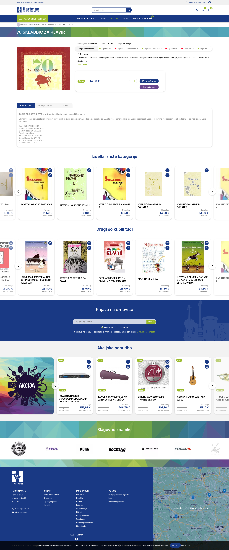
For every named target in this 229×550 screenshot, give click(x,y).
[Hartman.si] (17, 478)
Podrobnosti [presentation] (25, 105)
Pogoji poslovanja (83, 516)
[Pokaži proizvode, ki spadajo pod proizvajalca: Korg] (51, 449)
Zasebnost (80, 519)
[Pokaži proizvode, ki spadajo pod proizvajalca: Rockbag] (84, 449)
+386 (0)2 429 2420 (195, 2)
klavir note (92, 44)
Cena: (81, 81)
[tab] (26, 105)
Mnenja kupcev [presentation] (45, 105)
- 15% (61, 360)
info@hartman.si (21, 512)
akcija (62, 390)
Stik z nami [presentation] (64, 105)
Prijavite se (108, 327)
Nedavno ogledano (116, 502)
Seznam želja (81, 509)
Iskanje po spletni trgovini (119, 495)
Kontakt (47, 505)
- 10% (140, 360)
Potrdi (175, 545)
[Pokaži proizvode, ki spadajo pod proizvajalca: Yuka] (215, 448)
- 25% (100, 360)
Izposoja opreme (50, 502)
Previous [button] (18, 191)
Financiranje (81, 526)
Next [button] (212, 191)
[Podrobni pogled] (43, 68)
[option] (36, 193)
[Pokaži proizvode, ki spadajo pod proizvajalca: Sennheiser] (117, 448)
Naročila (79, 498)
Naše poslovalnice (51, 495)
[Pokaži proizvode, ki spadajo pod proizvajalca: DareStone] (182, 448)
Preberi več (186, 545)
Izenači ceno (149, 87)
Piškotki (79, 512)
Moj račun (80, 495)
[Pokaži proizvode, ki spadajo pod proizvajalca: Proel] (150, 448)
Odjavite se (123, 327)
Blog (110, 498)
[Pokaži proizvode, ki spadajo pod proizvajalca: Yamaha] (18, 448)
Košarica (79, 505)
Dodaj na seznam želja (11, 170)
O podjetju (48, 498)
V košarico (151, 81)
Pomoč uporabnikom (84, 523)
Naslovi (79, 502)
